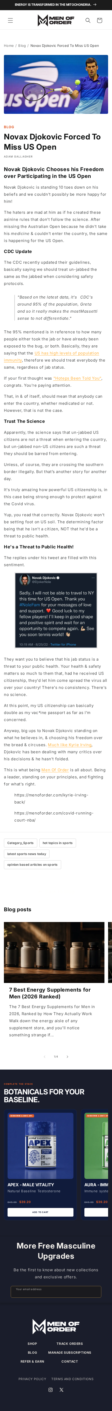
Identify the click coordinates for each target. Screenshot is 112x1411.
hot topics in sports (58, 843)
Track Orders (70, 1344)
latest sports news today (26, 854)
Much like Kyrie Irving (69, 744)
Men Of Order (55, 769)
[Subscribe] (95, 1292)
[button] (10, 20)
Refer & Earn (32, 1361)
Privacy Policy (32, 1379)
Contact (69, 1361)
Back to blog (59, 891)
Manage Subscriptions (69, 1352)
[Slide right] (67, 1057)
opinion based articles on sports (32, 865)
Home (9, 45)
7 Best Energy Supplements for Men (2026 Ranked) (50, 993)
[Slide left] (44, 1057)
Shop (32, 1344)
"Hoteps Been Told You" (77, 378)
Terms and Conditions (72, 1379)
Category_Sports (20, 843)
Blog (22, 45)
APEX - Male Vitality (31, 1184)
